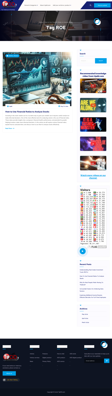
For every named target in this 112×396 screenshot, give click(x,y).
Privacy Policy (46, 361)
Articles (11, 56)
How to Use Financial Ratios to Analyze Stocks (59, 22)
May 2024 (85, 314)
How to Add (60, 354)
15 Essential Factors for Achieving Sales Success (91, 290)
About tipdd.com (45, 5)
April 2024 (85, 318)
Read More (8, 128)
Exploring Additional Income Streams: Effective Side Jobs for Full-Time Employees (93, 296)
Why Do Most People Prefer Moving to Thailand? (91, 283)
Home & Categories (30, 5)
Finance (16, 56)
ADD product (61, 358)
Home (41, 22)
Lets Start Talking (12, 380)
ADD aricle (73, 354)
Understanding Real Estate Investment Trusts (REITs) (91, 271)
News (31, 361)
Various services (35, 358)
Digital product (46, 358)
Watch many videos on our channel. (93, 177)
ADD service (60, 361)
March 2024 (85, 322)
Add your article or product (61, 5)
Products (45, 354)
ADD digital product (76, 358)
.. (42, 365)
